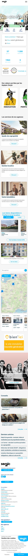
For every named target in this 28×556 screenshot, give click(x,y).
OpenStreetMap (19, 312)
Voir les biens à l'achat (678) (17, 240)
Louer (19, 217)
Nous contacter (6, 521)
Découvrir (14, 143)
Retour (6, 276)
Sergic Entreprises (4, 494)
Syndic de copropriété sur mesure (8, 506)
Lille (2, 526)
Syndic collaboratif (4, 509)
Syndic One (3, 503)
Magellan (2, 489)
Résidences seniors (5, 500)
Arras (2, 531)
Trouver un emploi (14, 382)
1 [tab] (13, 256)
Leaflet (15, 312)
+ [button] (2, 278)
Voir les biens (14, 261)
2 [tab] (14, 256)
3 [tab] (15, 256)
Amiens (2, 529)
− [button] (2, 280)
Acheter (8, 217)
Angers (2, 528)
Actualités (7, 481)
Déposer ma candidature (13, 386)
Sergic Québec (4, 497)
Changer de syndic (4, 514)
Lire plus (20, 429)
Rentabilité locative (4, 516)
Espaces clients (7, 470)
